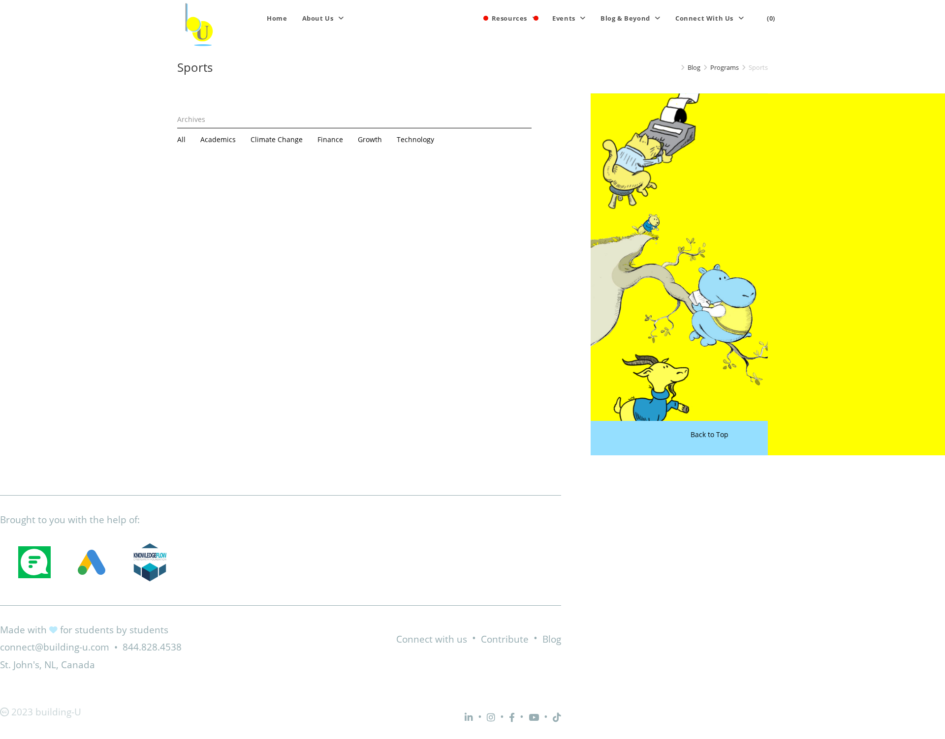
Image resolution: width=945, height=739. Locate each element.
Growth (370, 139)
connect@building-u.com (54, 647)
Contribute (505, 639)
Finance (330, 139)
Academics (218, 139)
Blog (551, 639)
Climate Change (277, 139)
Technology (415, 139)
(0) (771, 18)
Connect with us (431, 639)
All (181, 139)
